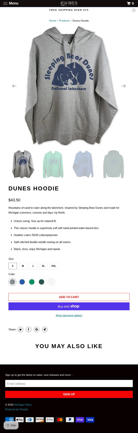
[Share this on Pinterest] (36, 329)
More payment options (69, 315)
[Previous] (14, 86)
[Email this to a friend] (44, 329)
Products (64, 20)
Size (11, 258)
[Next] (124, 86)
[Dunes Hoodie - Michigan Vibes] (68, 86)
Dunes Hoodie (33, 188)
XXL (53, 266)
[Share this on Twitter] (20, 329)
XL (43, 266)
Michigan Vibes (22, 404)
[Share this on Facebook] (28, 329)
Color (11, 274)
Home (52, 20)
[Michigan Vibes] (69, 3)
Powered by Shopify (16, 409)
